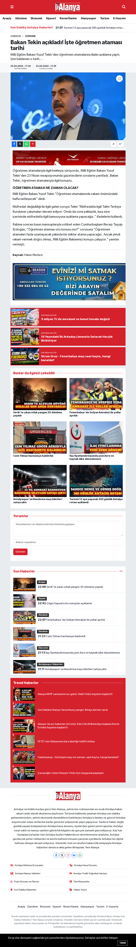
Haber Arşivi (80, 890)
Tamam (122, 943)
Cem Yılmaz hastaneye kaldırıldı (33, 455)
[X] (62, 855)
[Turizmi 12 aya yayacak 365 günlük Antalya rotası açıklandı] (96, 480)
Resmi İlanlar (68, 18)
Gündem (21, 18)
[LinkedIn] (74, 855)
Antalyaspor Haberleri (50, 664)
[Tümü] (121, 571)
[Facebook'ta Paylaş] (14, 144)
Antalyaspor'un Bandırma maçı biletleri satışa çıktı (72, 669)
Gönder (20, 551)
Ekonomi (36, 18)
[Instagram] (68, 855)
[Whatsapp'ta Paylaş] (26, 144)
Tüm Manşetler (81, 881)
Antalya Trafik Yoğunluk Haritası (90, 873)
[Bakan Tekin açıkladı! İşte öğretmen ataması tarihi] (68, 106)
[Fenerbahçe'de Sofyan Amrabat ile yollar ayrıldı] (96, 394)
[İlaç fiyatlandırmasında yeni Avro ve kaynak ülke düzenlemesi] (96, 437)
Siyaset (51, 18)
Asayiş (6, 18)
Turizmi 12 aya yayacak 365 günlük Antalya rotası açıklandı (91, 27)
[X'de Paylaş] (20, 144)
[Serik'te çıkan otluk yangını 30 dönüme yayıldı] (40, 394)
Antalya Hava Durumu (85, 865)
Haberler (15, 36)
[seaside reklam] (73, 281)
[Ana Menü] (12, 7)
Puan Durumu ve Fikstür (26, 881)
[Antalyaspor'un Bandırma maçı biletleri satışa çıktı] (40, 480)
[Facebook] (56, 855)
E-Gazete (119, 18)
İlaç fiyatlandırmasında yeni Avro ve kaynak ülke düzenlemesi (79, 652)
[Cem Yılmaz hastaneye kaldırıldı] (40, 437)
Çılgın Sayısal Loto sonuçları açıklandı (65, 603)
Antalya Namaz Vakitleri (27, 873)
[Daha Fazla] (32, 144)
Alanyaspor (88, 18)
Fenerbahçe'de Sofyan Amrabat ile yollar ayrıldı (71, 619)
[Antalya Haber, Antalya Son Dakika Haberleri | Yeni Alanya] (67, 7)
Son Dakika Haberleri (25, 890)
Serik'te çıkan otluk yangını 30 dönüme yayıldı (70, 586)
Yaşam (41, 599)
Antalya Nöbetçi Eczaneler (29, 865)
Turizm (104, 18)
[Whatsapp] (80, 855)
